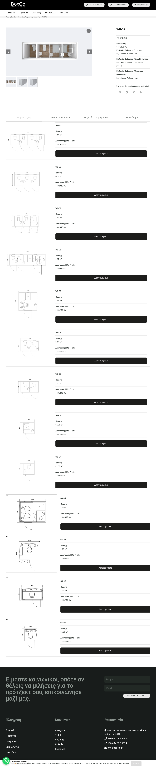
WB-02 (58, 415)
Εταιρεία (10, 730)
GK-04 (63, 498)
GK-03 (63, 540)
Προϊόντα (11, 735)
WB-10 (58, 125)
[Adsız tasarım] (18, 5)
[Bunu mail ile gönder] (119, 92)
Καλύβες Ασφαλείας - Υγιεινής (29, 17)
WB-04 (58, 333)
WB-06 (58, 250)
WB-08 (58, 167)
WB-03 (58, 374)
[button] (148, 13)
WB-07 (58, 208)
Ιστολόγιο (11, 752)
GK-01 (63, 622)
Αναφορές (11, 741)
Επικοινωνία (12, 746)
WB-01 (58, 457)
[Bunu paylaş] (126, 92)
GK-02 (63, 581)
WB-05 (58, 291)
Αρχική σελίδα (11, 17)
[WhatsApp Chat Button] (6, 761)
